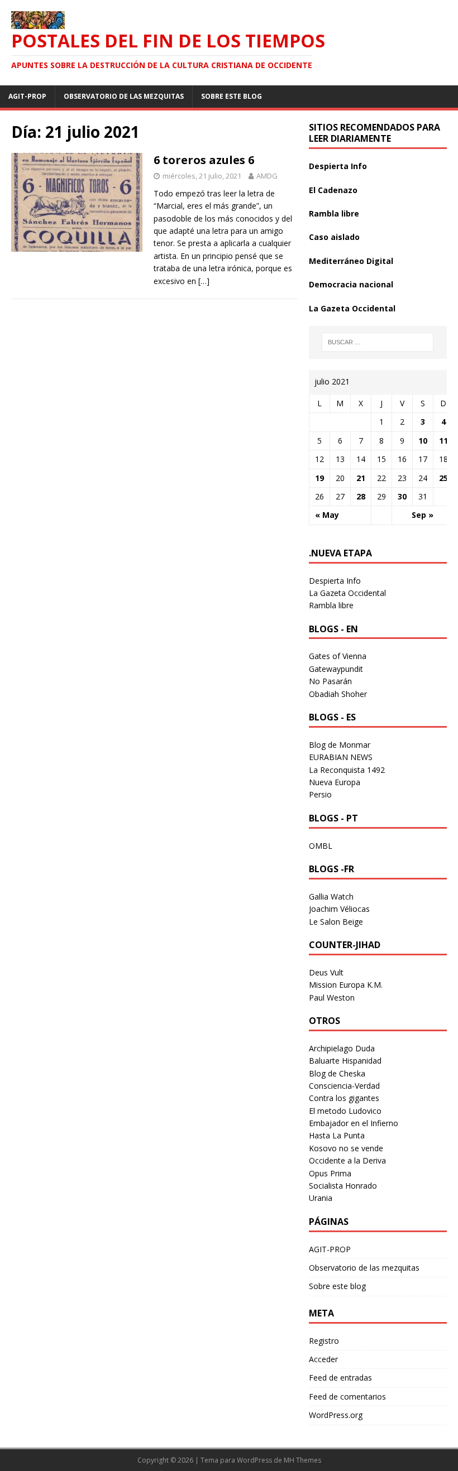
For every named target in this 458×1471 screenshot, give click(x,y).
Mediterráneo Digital (351, 261)
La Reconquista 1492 (347, 770)
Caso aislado (334, 237)
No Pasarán (330, 681)
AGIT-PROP (27, 96)
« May (327, 514)
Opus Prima (330, 1173)
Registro (324, 1340)
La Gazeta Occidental (352, 308)
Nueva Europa (334, 782)
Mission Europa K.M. (346, 984)
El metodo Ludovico (345, 1110)
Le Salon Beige (336, 921)
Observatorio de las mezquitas (124, 96)
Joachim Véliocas (339, 908)
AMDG (267, 176)
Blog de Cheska (337, 1073)
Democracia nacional (351, 284)
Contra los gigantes (344, 1098)
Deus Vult (326, 972)
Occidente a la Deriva (347, 1160)
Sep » (422, 514)
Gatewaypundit (336, 669)
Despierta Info (338, 166)
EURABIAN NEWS (341, 757)
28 (360, 496)
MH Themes (302, 1460)
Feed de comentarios (347, 1396)
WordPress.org (335, 1415)
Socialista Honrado (343, 1185)
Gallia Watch (331, 896)
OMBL (320, 845)
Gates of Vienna (337, 656)
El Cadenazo (333, 190)
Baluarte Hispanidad (345, 1060)
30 (402, 496)
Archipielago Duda (342, 1048)
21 (360, 478)
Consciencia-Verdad (344, 1085)
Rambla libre (334, 213)
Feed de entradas (340, 1377)
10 (422, 440)
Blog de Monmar (339, 744)
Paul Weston (332, 997)
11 (443, 440)
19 (319, 478)
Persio (320, 794)
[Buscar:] (378, 342)
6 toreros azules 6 (204, 159)
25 (443, 478)
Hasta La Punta (337, 1135)
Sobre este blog (231, 96)
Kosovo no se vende (346, 1148)
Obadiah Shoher (338, 694)
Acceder (323, 1359)
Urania (320, 1198)
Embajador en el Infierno (353, 1123)
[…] (203, 281)
